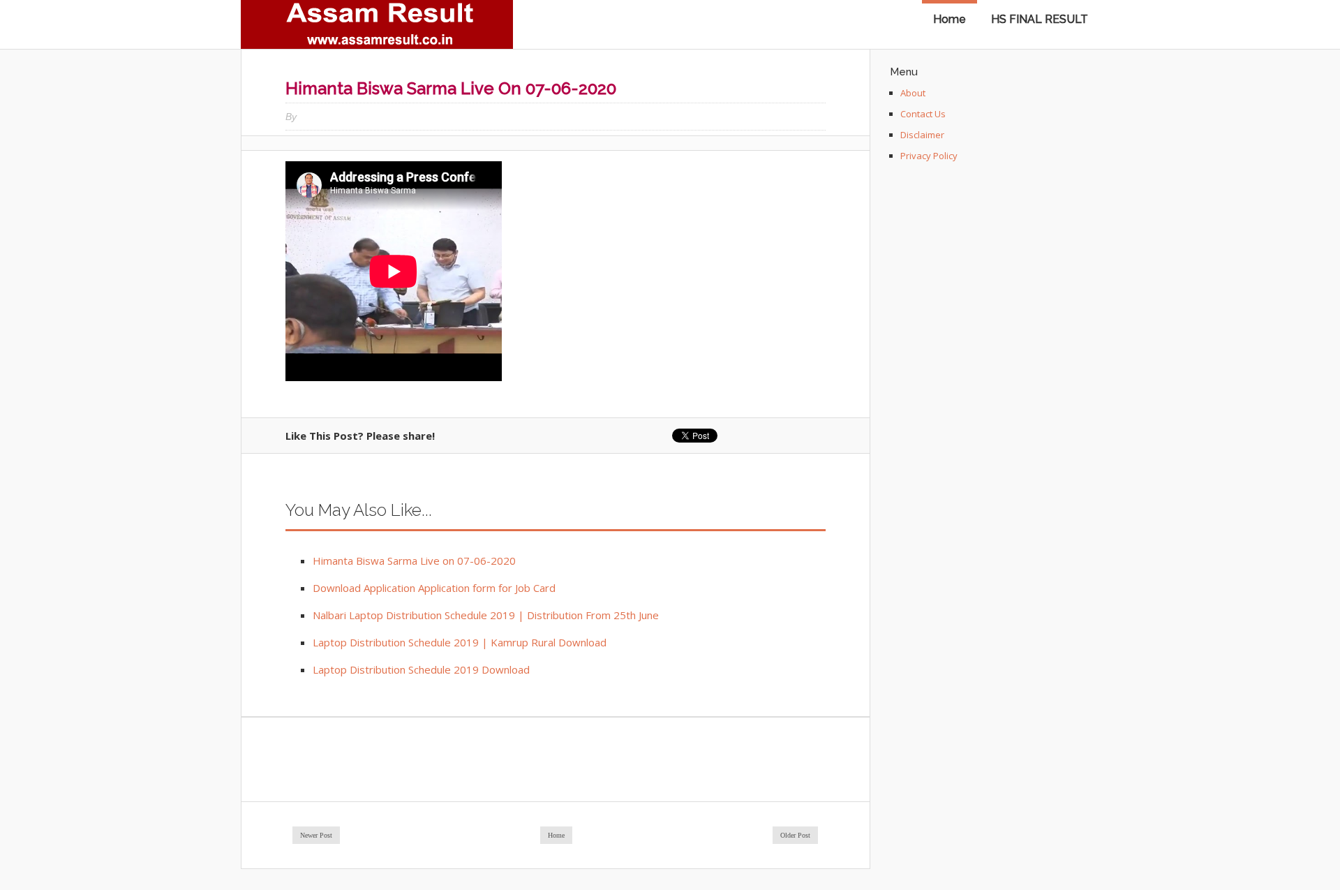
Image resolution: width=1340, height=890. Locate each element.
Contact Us (923, 113)
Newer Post (316, 835)
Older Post (795, 835)
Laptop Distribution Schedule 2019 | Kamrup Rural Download (459, 642)
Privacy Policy (929, 155)
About (912, 93)
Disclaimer (922, 134)
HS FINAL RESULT (1039, 19)
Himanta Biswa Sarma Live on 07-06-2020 (414, 561)
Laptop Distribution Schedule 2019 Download (421, 669)
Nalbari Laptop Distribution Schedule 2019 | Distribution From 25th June (486, 615)
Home (949, 19)
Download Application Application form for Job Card (434, 588)
